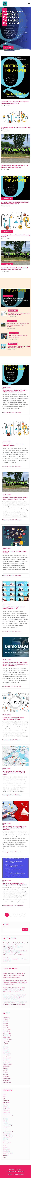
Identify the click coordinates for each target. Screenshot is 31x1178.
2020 (4, 1094)
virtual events (6, 686)
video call (5, 1147)
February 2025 (6, 1054)
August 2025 (6, 1042)
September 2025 (7, 1040)
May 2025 (5, 1048)
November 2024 (7, 1060)
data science (6, 1102)
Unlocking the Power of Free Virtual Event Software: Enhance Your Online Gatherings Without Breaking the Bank (15, 664)
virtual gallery (6, 1151)
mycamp (5, 973)
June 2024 (5, 1070)
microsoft (5, 1123)
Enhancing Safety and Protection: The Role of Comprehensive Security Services (14, 166)
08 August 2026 (6, 768)
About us (11, 1169)
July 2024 (5, 1068)
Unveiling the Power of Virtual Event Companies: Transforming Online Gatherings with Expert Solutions (14, 975)
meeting (5, 1121)
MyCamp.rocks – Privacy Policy (16, 1171)
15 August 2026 (6, 548)
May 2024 (5, 1072)
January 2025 (6, 1056)
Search (6, 924)
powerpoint (6, 1127)
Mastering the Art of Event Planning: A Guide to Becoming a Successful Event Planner (13, 772)
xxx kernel (5, 995)
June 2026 (5, 1021)
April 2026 (5, 1026)
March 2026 (6, 1028)
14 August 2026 (6, 604)
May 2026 (5, 1023)
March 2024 (6, 1076)
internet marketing (8, 1115)
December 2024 (7, 1058)
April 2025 (5, 1050)
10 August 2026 (6, 659)
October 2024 (6, 1062)
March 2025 (6, 1052)
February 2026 (6, 1030)
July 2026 (5, 1019)
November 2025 (7, 1036)
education (5, 1104)
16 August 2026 (6, 494)
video (4, 1145)
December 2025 (7, 1034)
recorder (5, 1129)
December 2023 (7, 1082)
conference (6, 1100)
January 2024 (6, 1080)
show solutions (7, 1133)
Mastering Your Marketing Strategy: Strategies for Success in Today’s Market (14, 884)
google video (6, 1108)
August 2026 (6, 1017)
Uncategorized (7, 296)
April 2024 (5, 1074)
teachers (5, 1139)
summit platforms (7, 1137)
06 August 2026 (6, 823)
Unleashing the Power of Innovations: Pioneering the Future (15, 235)
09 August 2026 (6, 714)
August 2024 (6, 1066)
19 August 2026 (6, 387)
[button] (3, 43)
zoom (4, 1157)
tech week (5, 1141)
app (4, 1098)
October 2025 (6, 1038)
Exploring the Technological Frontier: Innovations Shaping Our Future (13, 718)
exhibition (5, 1106)
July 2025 (5, 1044)
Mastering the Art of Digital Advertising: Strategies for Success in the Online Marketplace (14, 828)
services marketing (8, 1131)
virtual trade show (8, 1153)
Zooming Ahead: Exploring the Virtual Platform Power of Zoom (19, 346)
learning (5, 1119)
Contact (19, 1169)
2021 (4, 1096)
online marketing (7, 1125)
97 (19, 914)
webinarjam (6, 1155)
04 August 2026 (6, 880)
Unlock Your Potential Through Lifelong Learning (18, 336)
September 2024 (7, 1064)
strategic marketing (8, 905)
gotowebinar (6, 1110)
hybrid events (6, 1112)
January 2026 (6, 1032)
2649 (4, 980)
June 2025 (5, 1046)
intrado (5, 1117)
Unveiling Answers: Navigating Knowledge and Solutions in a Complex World (14, 102)
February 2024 (6, 1078)
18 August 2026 (6, 441)
